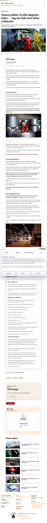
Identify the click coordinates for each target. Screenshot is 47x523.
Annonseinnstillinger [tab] (29, 252)
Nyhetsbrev (14, 5)
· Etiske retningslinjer (35, 502)
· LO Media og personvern (36, 507)
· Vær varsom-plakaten (22, 516)
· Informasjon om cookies (36, 506)
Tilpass (22, 273)
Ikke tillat (9, 273)
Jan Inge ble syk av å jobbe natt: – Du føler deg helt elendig (24, 154)
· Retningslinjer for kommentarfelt (38, 503)
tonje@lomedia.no (9, 63)
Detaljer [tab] (17, 252)
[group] (23, 422)
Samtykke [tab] (6, 252)
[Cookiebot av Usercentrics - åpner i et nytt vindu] (40, 249)
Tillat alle (38, 273)
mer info (6, 266)
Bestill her (18, 504)
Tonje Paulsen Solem (11, 62)
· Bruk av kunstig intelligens (37, 505)
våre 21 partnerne (8, 258)
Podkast (20, 5)
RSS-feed (18, 500)
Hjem (2, 5)
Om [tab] (40, 252)
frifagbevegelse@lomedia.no (7, 497)
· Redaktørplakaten (22, 515)
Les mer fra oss (13, 396)
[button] (38, 421)
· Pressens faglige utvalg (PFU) (24, 517)
